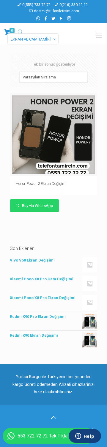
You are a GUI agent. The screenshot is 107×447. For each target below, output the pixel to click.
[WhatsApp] (38, 18)
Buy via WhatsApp (37, 205)
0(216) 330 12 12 (73, 4)
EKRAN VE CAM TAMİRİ (31, 39)
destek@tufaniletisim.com (56, 11)
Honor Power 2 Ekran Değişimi (41, 183)
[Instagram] (69, 18)
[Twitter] (54, 18)
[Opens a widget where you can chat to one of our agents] (84, 436)
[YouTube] (61, 18)
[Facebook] (46, 18)
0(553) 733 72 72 (36, 4)
